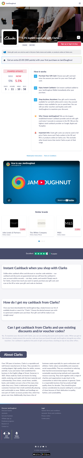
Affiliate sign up (6, 418)
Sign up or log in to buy (69, 44)
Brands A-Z (5, 424)
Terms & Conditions (50, 156)
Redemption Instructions (34, 156)
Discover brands (7, 410)
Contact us (5, 426)
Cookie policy (46, 418)
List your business (7, 416)
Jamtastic (4, 413)
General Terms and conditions (51, 410)
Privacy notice (46, 416)
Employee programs (8, 421)
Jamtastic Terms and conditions (51, 413)
